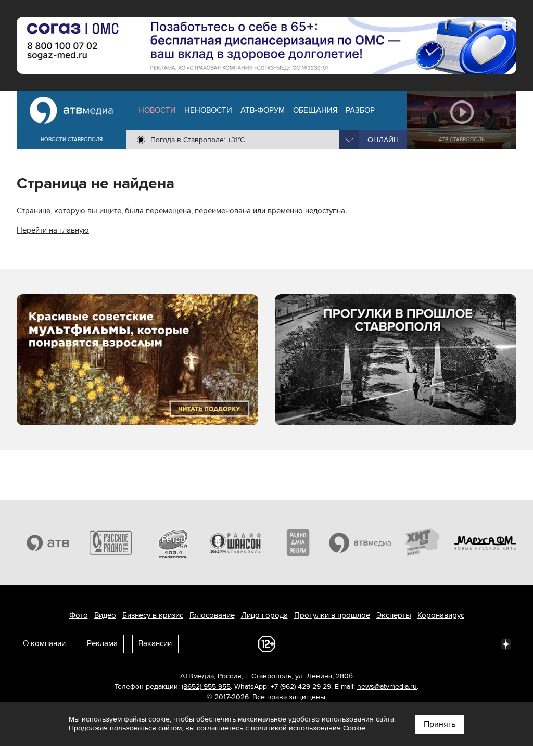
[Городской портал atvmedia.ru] (360, 543)
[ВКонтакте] (368, 643)
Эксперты (393, 615)
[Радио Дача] (297, 543)
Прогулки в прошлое (332, 615)
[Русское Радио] (110, 543)
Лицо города (264, 615)
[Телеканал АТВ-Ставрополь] (48, 543)
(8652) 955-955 (206, 686)
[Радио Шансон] (235, 543)
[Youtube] (460, 643)
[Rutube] (483, 643)
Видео (105, 615)
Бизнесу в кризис (152, 615)
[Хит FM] (422, 543)
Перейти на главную (53, 230)
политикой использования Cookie (308, 728)
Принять (439, 724)
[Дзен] (506, 643)
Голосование (212, 615)
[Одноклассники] (414, 643)
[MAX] (437, 643)
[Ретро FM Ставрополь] (173, 543)
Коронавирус (440, 615)
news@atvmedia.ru (387, 686)
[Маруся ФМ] (485, 543)
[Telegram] (391, 643)
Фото (78, 615)
